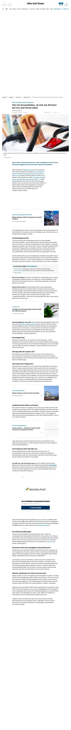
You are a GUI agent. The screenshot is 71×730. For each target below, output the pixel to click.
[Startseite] (35, 3)
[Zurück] (3, 9)
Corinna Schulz (19, 395)
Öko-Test (49, 541)
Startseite (4, 97)
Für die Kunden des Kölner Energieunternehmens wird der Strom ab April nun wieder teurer (28, 173)
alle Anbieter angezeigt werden (27, 324)
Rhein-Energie (30, 170)
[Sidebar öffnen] (6, 9)
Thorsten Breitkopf (20, 221)
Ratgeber (11, 97)
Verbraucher (18, 97)
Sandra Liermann (19, 313)
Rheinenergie (27, 97)
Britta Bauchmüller (18, 110)
